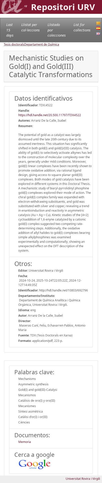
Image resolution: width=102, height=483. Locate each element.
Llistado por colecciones (57, 30)
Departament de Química (41, 44)
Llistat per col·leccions (30, 27)
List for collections (82, 27)
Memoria (24, 442)
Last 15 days (9, 30)
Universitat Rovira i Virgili (83, 479)
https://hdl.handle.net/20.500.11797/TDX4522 (49, 115)
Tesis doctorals (14, 44)
